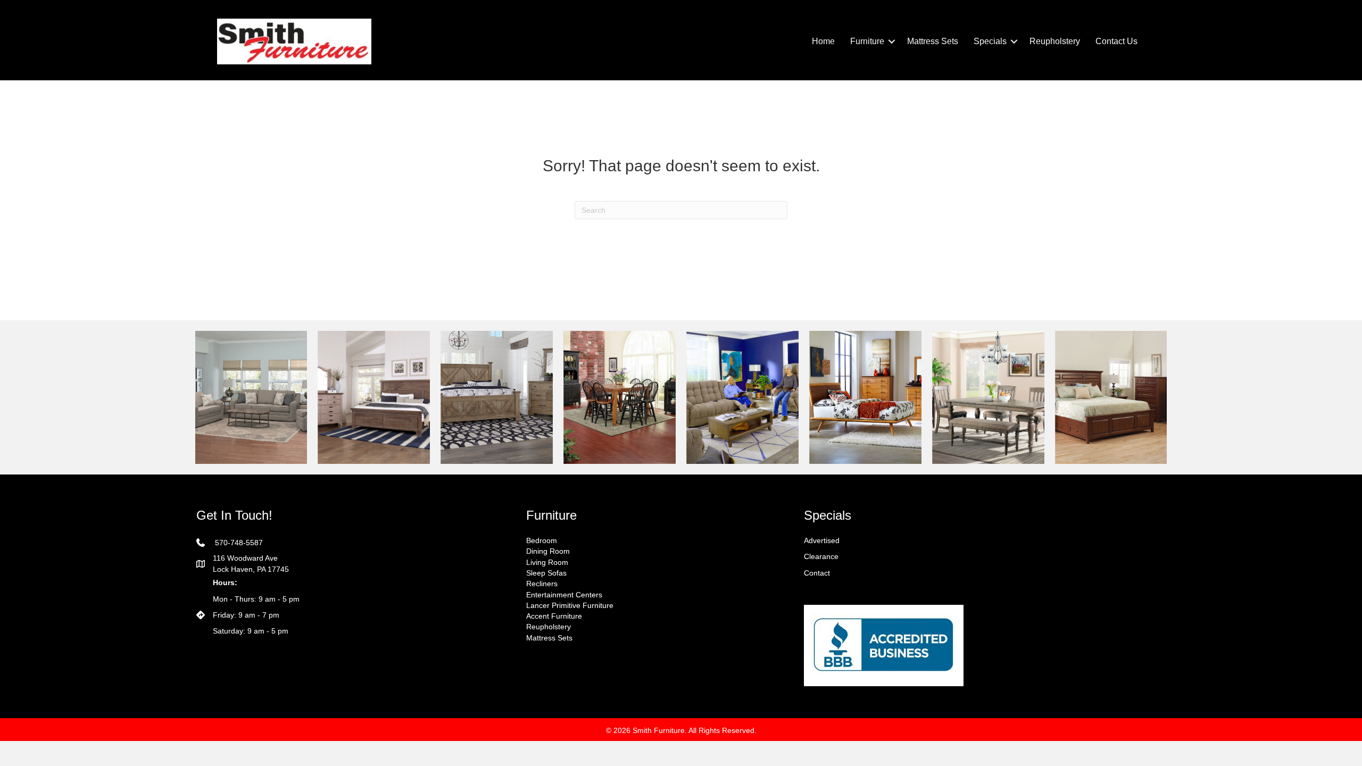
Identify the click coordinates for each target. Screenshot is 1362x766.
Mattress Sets (932, 41)
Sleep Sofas (546, 573)
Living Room (547, 562)
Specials (990, 41)
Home (823, 41)
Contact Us (1116, 41)
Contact (817, 573)
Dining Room (548, 551)
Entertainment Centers (564, 594)
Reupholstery (1054, 41)
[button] (891, 41)
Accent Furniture (554, 616)
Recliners (542, 583)
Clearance (821, 556)
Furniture (867, 41)
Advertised (822, 540)
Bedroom (541, 540)
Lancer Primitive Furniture (569, 605)
